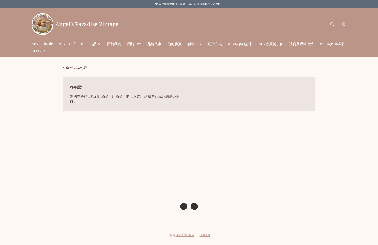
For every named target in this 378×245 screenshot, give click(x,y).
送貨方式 (215, 43)
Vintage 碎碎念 (332, 43)
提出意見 (205, 235)
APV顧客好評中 (240, 43)
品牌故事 (154, 43)
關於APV (134, 43)
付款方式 (195, 43)
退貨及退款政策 (301, 43)
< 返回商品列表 (75, 67)
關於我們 (114, 43)
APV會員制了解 (271, 43)
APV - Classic (42, 43)
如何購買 (175, 43)
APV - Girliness (71, 43)
